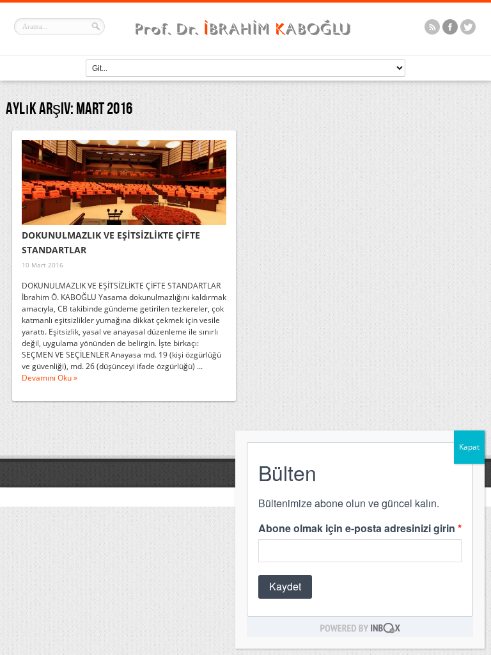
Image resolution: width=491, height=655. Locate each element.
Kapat (469, 446)
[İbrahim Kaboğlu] (245, 36)
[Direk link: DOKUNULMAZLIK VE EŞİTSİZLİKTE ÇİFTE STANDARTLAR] (124, 182)
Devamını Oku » (49, 377)
